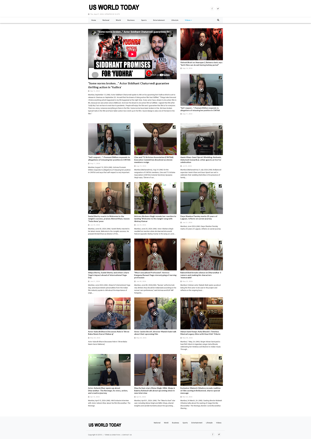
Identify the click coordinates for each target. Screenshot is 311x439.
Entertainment (196, 423)
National (157, 423)
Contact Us (127, 435)
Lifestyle (209, 423)
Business (175, 423)
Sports (185, 423)
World (166, 423)
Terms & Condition (112, 435)
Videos (218, 423)
